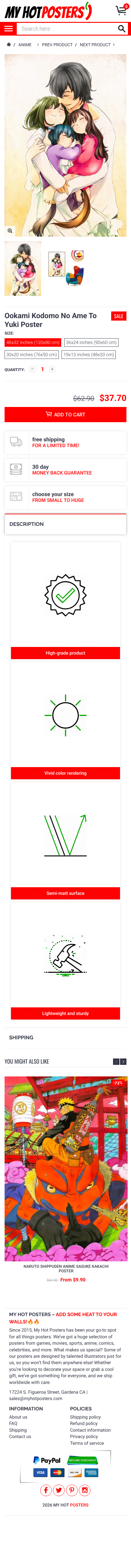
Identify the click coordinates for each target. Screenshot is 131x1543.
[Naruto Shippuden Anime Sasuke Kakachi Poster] (66, 1168)
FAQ (13, 1423)
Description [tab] (26, 524)
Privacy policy (84, 1436)
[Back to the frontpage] (8, 45)
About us (18, 1417)
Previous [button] (116, 1061)
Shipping (18, 1430)
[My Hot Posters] (48, 11)
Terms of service (87, 1443)
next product (96, 45)
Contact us (20, 1436)
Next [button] (123, 1061)
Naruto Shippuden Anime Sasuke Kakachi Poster (66, 1269)
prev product (58, 45)
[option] (23, 268)
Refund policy (83, 1423)
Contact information (90, 1430)
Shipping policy (85, 1417)
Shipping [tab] (21, 1037)
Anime (24, 45)
